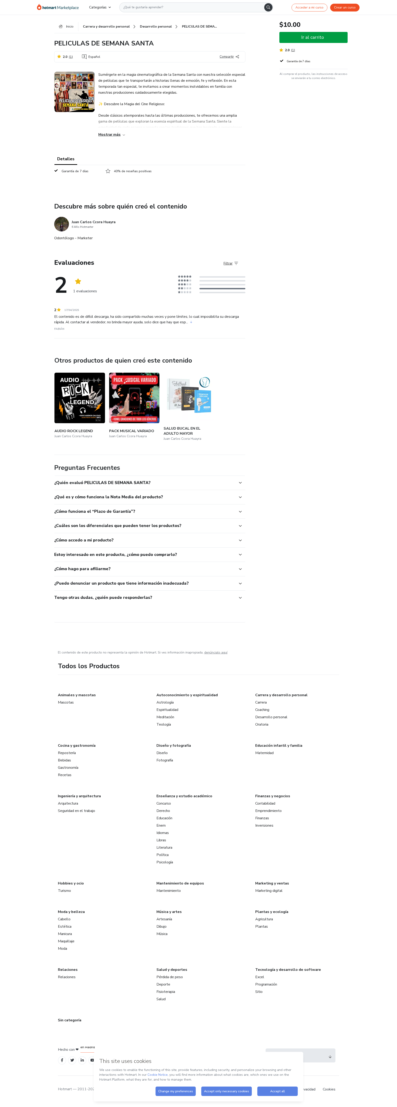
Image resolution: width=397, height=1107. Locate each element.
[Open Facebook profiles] (62, 1060)
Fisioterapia (165, 991)
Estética (64, 926)
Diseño (162, 752)
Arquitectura (68, 803)
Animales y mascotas (77, 695)
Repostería (67, 752)
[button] (144, 482)
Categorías (98, 7)
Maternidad (264, 752)
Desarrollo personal (271, 717)
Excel (259, 977)
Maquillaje (66, 941)
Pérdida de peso (169, 977)
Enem (161, 825)
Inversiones (264, 825)
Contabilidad (265, 803)
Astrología (165, 702)
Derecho (163, 810)
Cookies (329, 1089)
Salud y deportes (171, 969)
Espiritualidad (167, 709)
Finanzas (262, 818)
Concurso (163, 803)
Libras (161, 840)
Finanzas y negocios (272, 796)
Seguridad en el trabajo (76, 810)
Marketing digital (269, 890)
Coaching (262, 709)
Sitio (259, 991)
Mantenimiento (168, 890)
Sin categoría (69, 1020)
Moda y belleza (71, 911)
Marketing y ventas (272, 883)
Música (161, 933)
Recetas (64, 774)
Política (162, 854)
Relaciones (68, 969)
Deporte (163, 984)
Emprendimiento (268, 810)
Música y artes (169, 911)
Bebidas (64, 760)
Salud (161, 999)
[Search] (268, 7)
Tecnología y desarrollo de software (288, 969)
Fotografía (164, 760)
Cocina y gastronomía (77, 745)
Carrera (261, 702)
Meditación (165, 717)
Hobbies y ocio (71, 883)
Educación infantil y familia (278, 745)
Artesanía (164, 919)
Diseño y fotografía (173, 745)
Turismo (64, 890)
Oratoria (261, 724)
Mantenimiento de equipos (180, 883)
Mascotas (66, 702)
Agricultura (264, 919)
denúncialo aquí (215, 652)
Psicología (164, 862)
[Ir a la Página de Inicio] (59, 7)
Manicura (65, 933)
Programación (266, 984)
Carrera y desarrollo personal (281, 695)
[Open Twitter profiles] (72, 1060)
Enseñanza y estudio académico (184, 796)
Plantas (261, 926)
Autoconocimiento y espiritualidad (187, 695)
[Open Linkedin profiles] (82, 1060)
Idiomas (162, 832)
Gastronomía (68, 767)
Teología (163, 724)
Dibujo (161, 926)
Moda (62, 948)
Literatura (164, 847)
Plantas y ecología (271, 911)
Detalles (65, 159)
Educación (164, 818)
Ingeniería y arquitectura (79, 796)
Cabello (64, 919)
